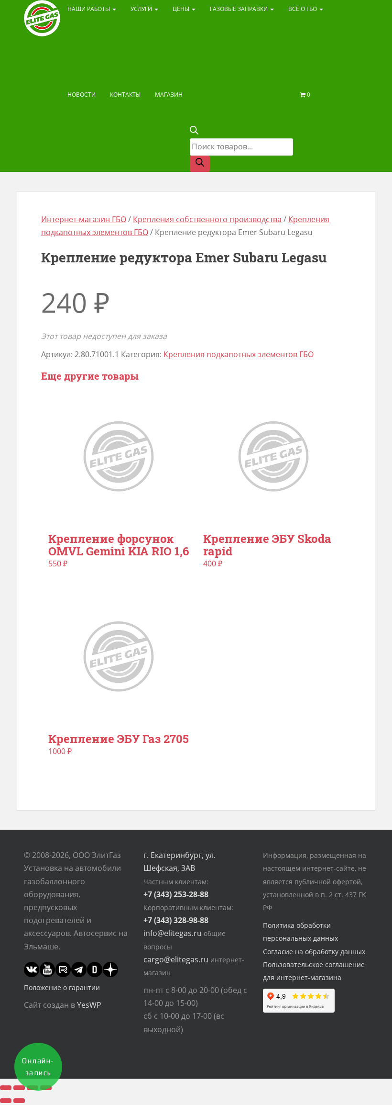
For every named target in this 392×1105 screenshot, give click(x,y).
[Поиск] (200, 164)
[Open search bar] (194, 131)
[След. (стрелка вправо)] (19, 1100)
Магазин (169, 94)
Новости (81, 94)
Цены (182, 9)
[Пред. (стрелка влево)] (5, 1100)
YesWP (89, 1005)
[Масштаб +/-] (5, 1087)
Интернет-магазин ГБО (83, 219)
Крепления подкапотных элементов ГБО (238, 354)
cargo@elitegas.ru (175, 959)
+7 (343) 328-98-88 (175, 920)
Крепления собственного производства (207, 219)
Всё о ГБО (303, 9)
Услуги (142, 9)
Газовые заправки (239, 9)
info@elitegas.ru (172, 933)
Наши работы (89, 9)
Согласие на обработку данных (314, 951)
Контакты (125, 94)
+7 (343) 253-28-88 (175, 894)
